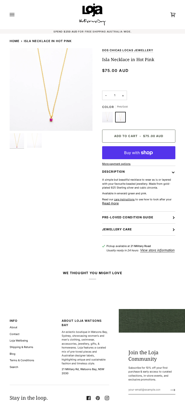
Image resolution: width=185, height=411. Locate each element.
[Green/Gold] (108, 118)
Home (14, 41)
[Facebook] (88, 398)
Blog (12, 353)
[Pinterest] (98, 398)
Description (113, 171)
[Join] (169, 389)
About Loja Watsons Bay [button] (82, 323)
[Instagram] (107, 398)
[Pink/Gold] (120, 118)
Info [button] (14, 320)
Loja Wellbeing (19, 340)
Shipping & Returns (21, 347)
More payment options (116, 163)
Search (14, 367)
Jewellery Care (117, 229)
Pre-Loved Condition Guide (127, 217)
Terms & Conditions (22, 360)
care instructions (124, 199)
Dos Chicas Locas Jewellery (127, 50)
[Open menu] (17, 14)
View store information (157, 250)
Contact (15, 334)
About (13, 327)
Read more (110, 203)
